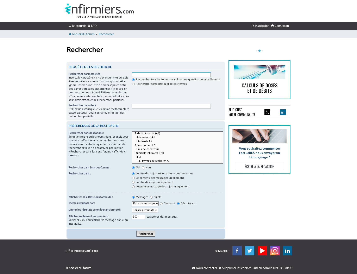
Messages (141, 197)
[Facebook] (237, 250)
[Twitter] (249, 250)
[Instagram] (275, 250)
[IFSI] (177, 157)
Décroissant (187, 203)
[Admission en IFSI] (177, 146)
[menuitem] (92, 26)
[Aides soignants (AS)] (177, 134)
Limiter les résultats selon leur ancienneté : (95, 209)
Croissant (169, 203)
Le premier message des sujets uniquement (162, 186)
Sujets (157, 197)
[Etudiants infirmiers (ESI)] (177, 153)
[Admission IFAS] (177, 138)
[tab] (256, 50)
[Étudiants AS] (177, 142)
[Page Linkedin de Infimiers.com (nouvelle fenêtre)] (283, 112)
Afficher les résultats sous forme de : (91, 197)
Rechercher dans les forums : (86, 133)
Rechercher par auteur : (83, 105)
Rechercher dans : (80, 173)
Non (148, 167)
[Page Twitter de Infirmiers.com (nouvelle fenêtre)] (267, 112)
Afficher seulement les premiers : (89, 216)
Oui (137, 167)
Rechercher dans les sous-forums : (89, 167)
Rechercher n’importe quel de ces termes (161, 84)
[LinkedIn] (287, 250)
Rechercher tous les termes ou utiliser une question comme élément (177, 79)
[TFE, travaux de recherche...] (177, 161)
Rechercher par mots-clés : (85, 74)
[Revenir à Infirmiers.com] (99, 9)
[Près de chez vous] (177, 149)
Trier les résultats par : (82, 203)
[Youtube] (262, 250)
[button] (259, 149)
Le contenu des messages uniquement (159, 178)
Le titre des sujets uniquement (154, 182)
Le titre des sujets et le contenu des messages (164, 173)
